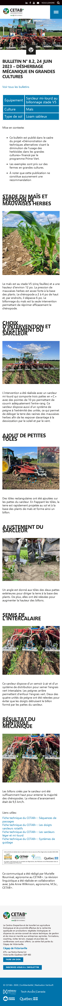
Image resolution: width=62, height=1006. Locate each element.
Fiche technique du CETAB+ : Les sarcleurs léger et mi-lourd (28, 833)
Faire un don (13, 959)
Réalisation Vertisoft (44, 985)
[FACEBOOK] (30, 2)
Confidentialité (26, 985)
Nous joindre (48, 3)
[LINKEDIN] (27, 2)
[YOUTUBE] (34, 2)
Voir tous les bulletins (15, 87)
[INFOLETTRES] (38, 2)
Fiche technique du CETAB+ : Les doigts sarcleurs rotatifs (27, 826)
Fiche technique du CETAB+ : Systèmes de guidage (28, 840)
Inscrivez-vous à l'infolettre (22, 967)
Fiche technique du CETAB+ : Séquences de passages (29, 819)
